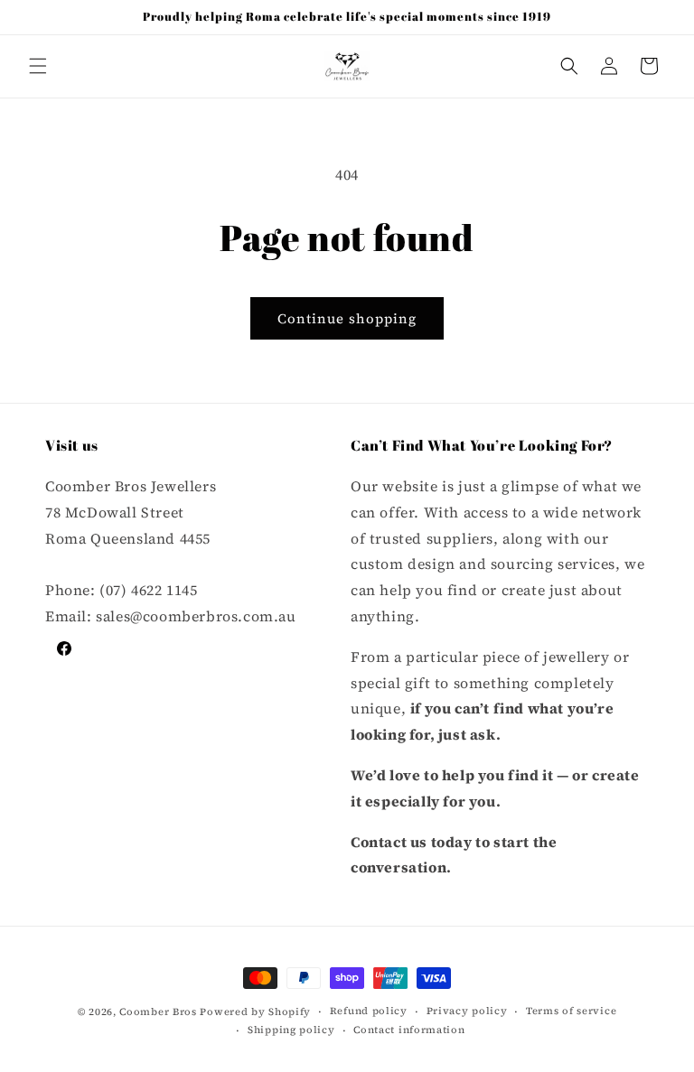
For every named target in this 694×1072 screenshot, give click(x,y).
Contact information (408, 1030)
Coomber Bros (157, 1012)
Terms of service (571, 1011)
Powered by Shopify (255, 1012)
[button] (38, 66)
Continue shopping (347, 318)
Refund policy (369, 1011)
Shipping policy (291, 1030)
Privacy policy (467, 1011)
